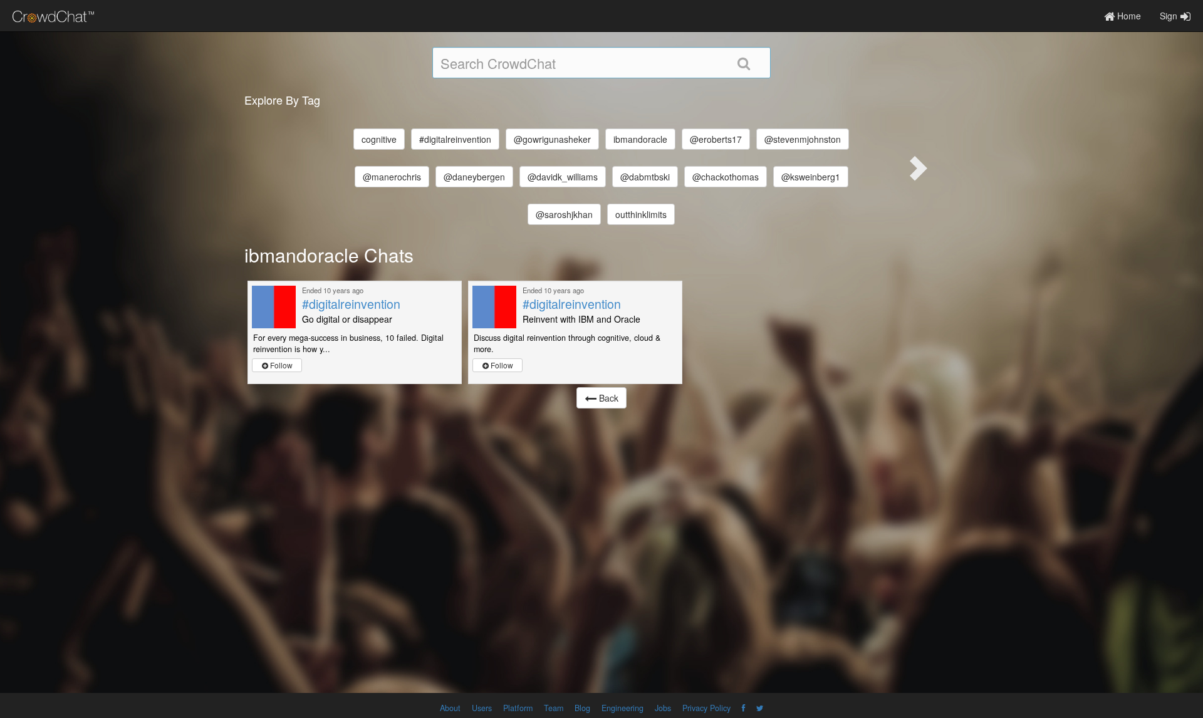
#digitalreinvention (455, 139)
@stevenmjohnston (802, 139)
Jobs (663, 708)
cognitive (379, 139)
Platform (518, 708)
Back (607, 398)
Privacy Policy (706, 708)
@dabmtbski (645, 176)
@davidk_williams (563, 176)
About (450, 708)
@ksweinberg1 (810, 176)
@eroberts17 (716, 139)
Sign (1168, 15)
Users (482, 708)
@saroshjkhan (564, 214)
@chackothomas (725, 176)
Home (1128, 15)
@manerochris (392, 176)
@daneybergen (474, 176)
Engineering (622, 708)
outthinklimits (641, 214)
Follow (280, 365)
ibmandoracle (640, 139)
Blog (582, 708)
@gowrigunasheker (552, 139)
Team (553, 708)
